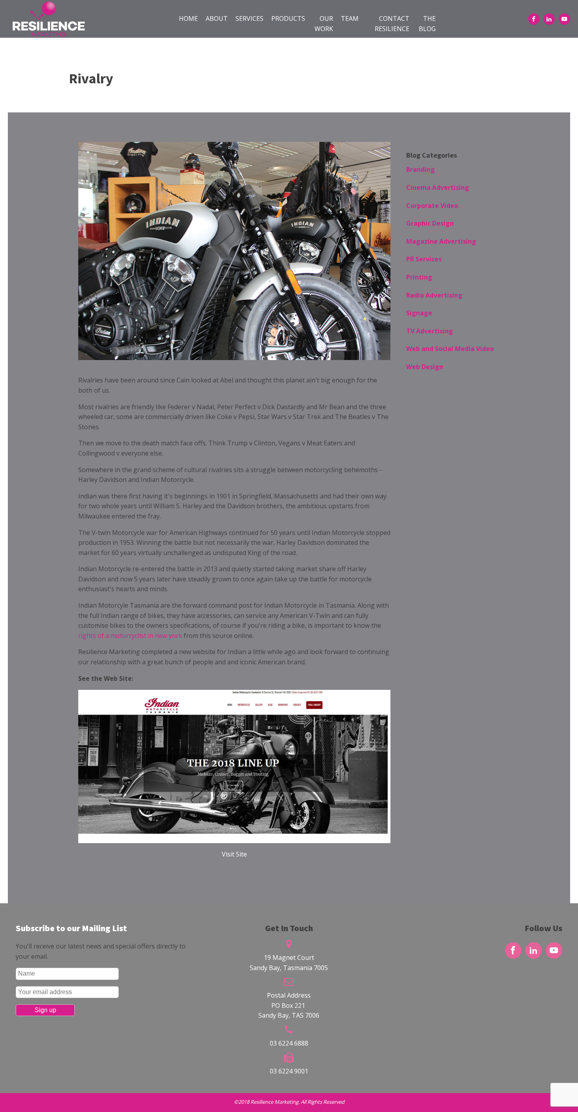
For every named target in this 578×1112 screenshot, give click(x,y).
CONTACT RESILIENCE (392, 23)
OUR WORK (324, 23)
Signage (419, 313)
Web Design (424, 366)
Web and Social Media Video (450, 348)
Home (188, 18)
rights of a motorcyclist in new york (130, 635)
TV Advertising (429, 331)
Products (288, 18)
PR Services (424, 259)
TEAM (350, 18)
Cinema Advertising (437, 187)
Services (249, 18)
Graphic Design (430, 223)
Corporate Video (432, 205)
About (217, 18)
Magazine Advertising (441, 241)
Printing (419, 277)
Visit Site (234, 854)
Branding (420, 169)
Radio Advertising (434, 295)
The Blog (427, 23)
